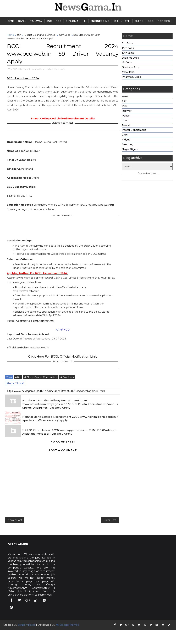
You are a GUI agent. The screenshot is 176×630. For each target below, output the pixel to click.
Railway (36, 21)
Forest (163, 21)
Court (125, 120)
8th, (20, 69)
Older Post (109, 520)
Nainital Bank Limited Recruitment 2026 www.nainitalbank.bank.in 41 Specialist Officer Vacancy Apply (70, 418)
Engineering (99, 21)
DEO (151, 21)
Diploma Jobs (130, 57)
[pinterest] (11, 607)
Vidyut (126, 139)
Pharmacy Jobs (131, 76)
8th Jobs (127, 43)
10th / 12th (122, 21)
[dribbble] (145, 624)
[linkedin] (36, 600)
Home (10, 21)
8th (19, 34)
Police (126, 115)
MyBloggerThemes (67, 624)
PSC (58, 21)
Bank (22, 21)
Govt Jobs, (60, 69)
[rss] (151, 624)
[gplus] (27, 600)
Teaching (127, 144)
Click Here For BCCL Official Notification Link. (62, 356)
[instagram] (44, 600)
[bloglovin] (139, 624)
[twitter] (19, 600)
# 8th (18, 377)
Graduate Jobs (131, 67)
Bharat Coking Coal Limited (40, 34)
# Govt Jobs (67, 377)
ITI (84, 21)
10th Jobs (128, 48)
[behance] (157, 624)
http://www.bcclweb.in (26, 291)
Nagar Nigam (130, 149)
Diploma (72, 21)
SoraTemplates (26, 624)
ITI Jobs (127, 62)
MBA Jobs (128, 72)
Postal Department (134, 129)
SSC (49, 21)
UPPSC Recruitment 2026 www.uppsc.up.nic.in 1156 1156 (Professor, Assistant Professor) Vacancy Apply (69, 431)
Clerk (139, 21)
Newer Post (15, 520)
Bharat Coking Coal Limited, (38, 69)
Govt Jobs (64, 34)
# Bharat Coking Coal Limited (40, 377)
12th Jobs (128, 52)
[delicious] (169, 624)
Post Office (15, 29)
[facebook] (11, 600)
